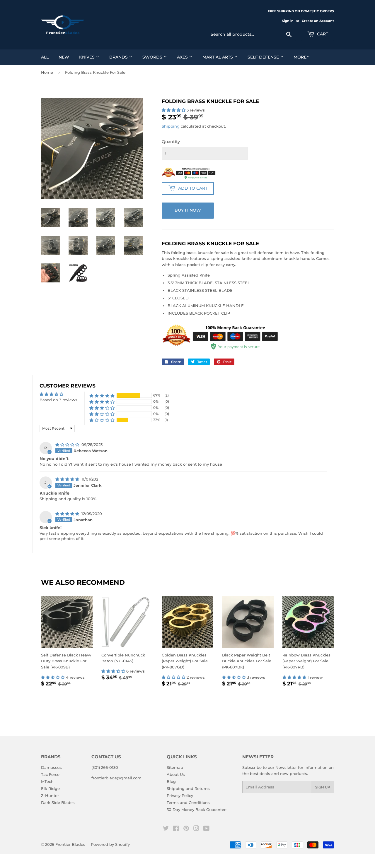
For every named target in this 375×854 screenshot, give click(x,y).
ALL (45, 57)
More (300, 57)
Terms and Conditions (188, 802)
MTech (47, 781)
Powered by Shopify (110, 844)
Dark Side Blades (58, 802)
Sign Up (322, 787)
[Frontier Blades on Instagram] (196, 829)
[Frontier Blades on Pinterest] (186, 829)
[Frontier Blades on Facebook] (176, 829)
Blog (171, 781)
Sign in (288, 21)
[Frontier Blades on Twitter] (166, 829)
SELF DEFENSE (264, 57)
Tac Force (50, 774)
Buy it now (188, 210)
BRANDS (119, 57)
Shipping (171, 126)
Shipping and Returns (188, 788)
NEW (64, 57)
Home (47, 72)
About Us (176, 774)
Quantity (171, 141)
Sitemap (175, 767)
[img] (67, 444)
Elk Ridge (50, 788)
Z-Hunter (50, 795)
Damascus (51, 767)
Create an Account (318, 21)
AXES (183, 57)
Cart (322, 34)
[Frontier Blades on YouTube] (206, 829)
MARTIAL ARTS (218, 57)
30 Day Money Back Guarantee (196, 809)
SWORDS (152, 57)
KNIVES (87, 57)
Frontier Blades (70, 844)
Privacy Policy (180, 795)
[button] (174, 110)
